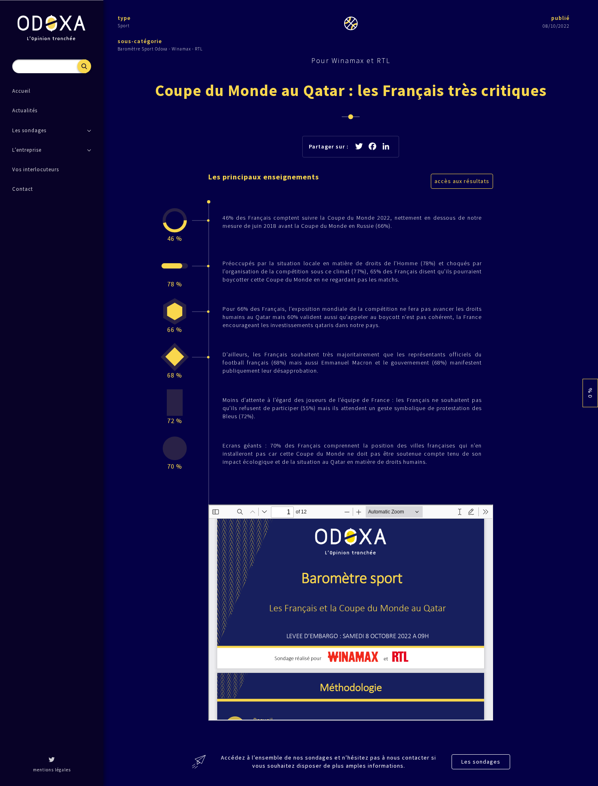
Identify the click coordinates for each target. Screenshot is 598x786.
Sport (124, 25)
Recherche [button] (84, 66)
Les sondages (480, 761)
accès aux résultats (461, 181)
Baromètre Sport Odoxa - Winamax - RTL (160, 49)
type (124, 18)
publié (560, 18)
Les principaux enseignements (263, 176)
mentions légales (52, 770)
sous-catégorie (140, 41)
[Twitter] (52, 760)
